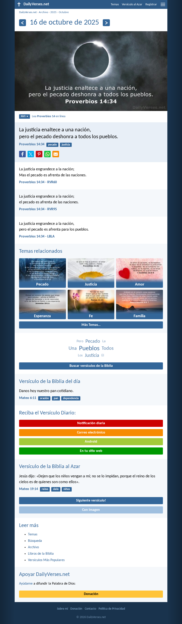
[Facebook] (23, 155)
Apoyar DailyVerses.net (44, 574)
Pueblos (89, 348)
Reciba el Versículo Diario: (47, 413)
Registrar (151, 4)
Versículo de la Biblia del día (49, 381)
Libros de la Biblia (41, 554)
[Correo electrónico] (56, 155)
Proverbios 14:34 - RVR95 (38, 209)
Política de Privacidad (112, 608)
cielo (56, 489)
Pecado (92, 341)
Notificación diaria (91, 423)
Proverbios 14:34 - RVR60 (38, 182)
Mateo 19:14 (28, 489)
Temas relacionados (40, 251)
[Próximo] (106, 22)
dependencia (71, 398)
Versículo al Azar (132, 4)
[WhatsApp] (48, 154)
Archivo (43, 12)
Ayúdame (26, 583)
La (104, 341)
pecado (52, 144)
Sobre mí (62, 608)
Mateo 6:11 (27, 398)
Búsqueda (35, 541)
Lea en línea (48, 116)
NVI (23, 116)
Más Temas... (91, 325)
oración (44, 398)
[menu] (162, 6)
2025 (53, 12)
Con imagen (91, 510)
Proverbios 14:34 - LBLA (37, 236)
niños (66, 489)
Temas (115, 4)
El (102, 355)
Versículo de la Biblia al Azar (49, 466)
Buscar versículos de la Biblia (91, 366)
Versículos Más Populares (46, 560)
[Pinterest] (40, 155)
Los (80, 355)
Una (73, 348)
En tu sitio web (91, 451)
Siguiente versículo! (91, 500)
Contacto (90, 608)
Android (91, 441)
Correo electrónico (91, 432)
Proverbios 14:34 (31, 144)
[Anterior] (22, 22)
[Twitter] (32, 155)
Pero (80, 341)
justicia (66, 144)
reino (45, 489)
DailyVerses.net (28, 12)
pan (56, 398)
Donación (91, 594)
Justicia (92, 355)
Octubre (64, 12)
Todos (108, 348)
